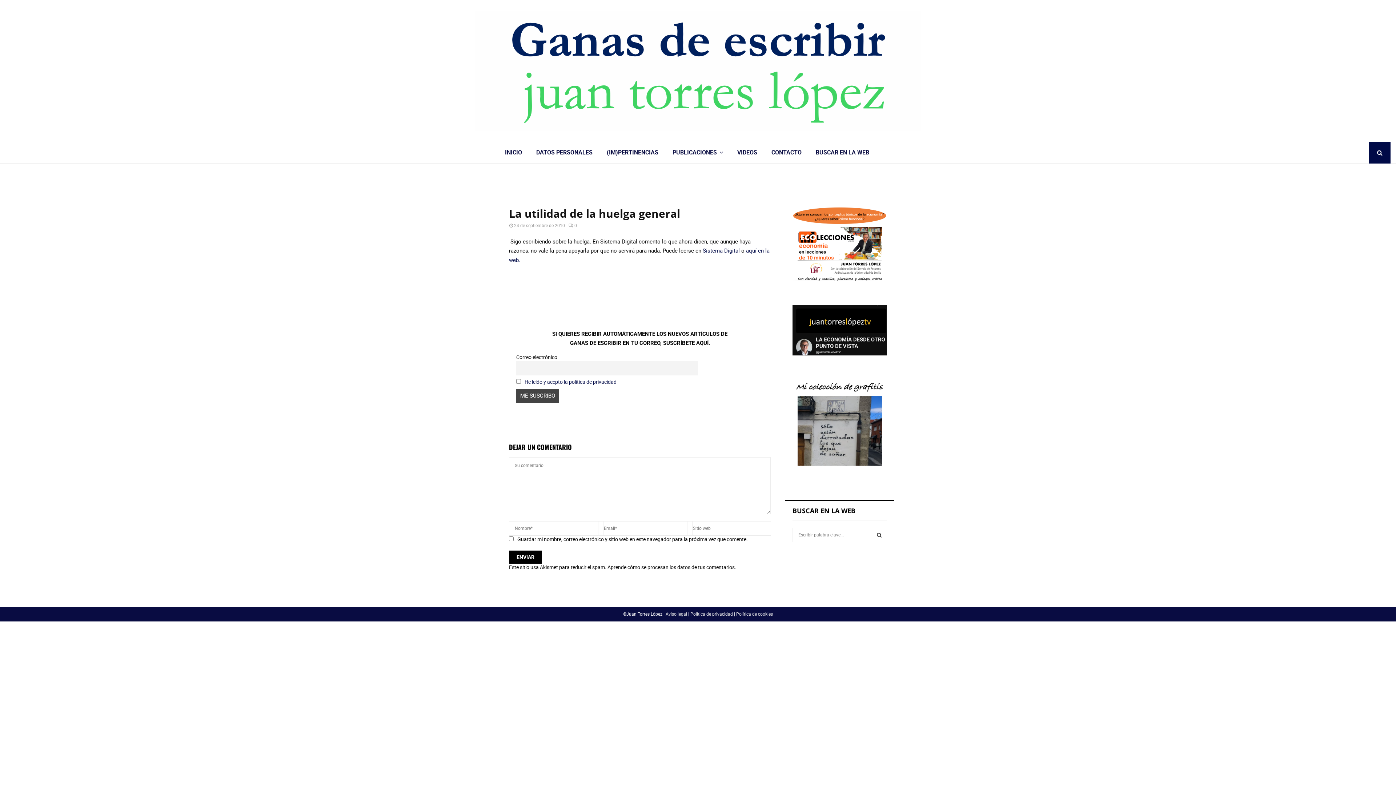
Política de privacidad (711, 614)
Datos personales (564, 152)
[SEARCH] (879, 535)
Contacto (786, 152)
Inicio (513, 152)
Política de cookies (754, 614)
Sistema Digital (721, 250)
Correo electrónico (536, 357)
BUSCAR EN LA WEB (842, 152)
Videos (747, 152)
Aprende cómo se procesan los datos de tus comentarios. (671, 567)
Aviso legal (676, 614)
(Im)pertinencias (632, 152)
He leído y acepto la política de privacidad (571, 382)
